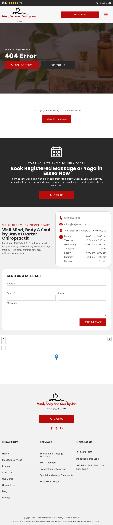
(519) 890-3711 (72, 218)
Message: (12, 303)
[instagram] (56, 428)
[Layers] (109, 338)
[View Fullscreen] (3, 348)
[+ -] (56, 359)
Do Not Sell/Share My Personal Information (43, 521)
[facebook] (51, 428)
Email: (10, 293)
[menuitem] (20, 453)
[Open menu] (105, 14)
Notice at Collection (71, 521)
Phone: (61, 293)
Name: (10, 283)
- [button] (3, 342)
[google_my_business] (61, 428)
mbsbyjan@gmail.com (75, 224)
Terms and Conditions (90, 521)
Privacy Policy (19, 521)
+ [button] (3, 338)
